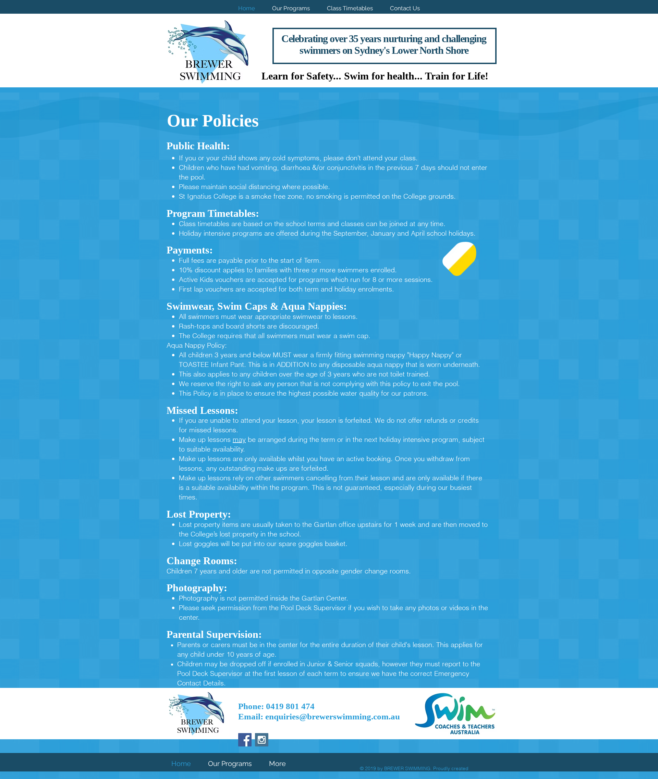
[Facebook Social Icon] (245, 739)
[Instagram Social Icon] (261, 739)
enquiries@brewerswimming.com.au (332, 716)
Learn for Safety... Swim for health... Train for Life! (374, 76)
